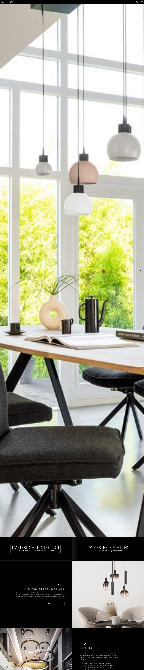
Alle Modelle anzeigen (55, 604)
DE (139, 2)
